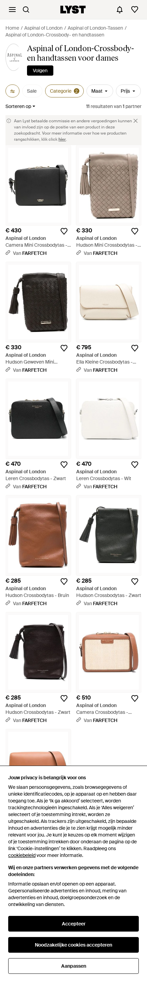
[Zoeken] (26, 9)
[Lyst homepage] (73, 9)
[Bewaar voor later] (64, 231)
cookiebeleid (22, 855)
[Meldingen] (119, 9)
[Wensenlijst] (135, 9)
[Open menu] (12, 9)
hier (62, 139)
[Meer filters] (12, 91)
